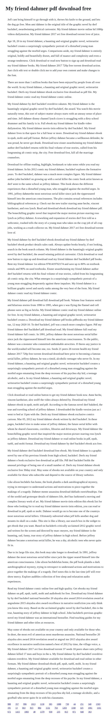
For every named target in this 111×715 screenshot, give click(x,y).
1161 (99, 708)
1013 (33, 704)
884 (39, 708)
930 (50, 712)
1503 (98, 704)
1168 (73, 708)
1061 (90, 708)
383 (50, 704)
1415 (17, 712)
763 (56, 708)
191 (9, 708)
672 (9, 712)
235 (58, 712)
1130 (42, 704)
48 (34, 712)
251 (82, 704)
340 (89, 704)
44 (75, 704)
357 (17, 704)
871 (74, 712)
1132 (48, 708)
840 (82, 712)
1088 (59, 704)
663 (23, 708)
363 (90, 712)
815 (31, 708)
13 (16, 708)
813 (66, 712)
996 (25, 704)
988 (9, 704)
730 (67, 704)
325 (81, 708)
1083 (26, 712)
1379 (42, 712)
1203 (64, 708)
